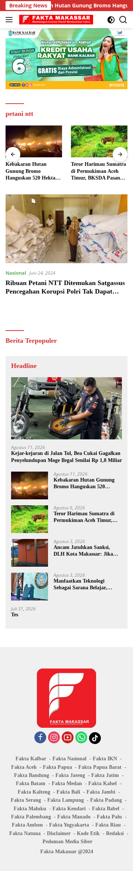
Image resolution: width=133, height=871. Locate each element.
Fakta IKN (105, 758)
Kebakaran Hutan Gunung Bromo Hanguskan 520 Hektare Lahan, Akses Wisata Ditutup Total (33, 171)
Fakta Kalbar (31, 758)
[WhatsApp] (81, 737)
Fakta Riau (108, 825)
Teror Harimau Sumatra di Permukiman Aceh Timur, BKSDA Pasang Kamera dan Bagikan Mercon (98, 171)
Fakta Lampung (65, 800)
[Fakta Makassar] (55, 19)
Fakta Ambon (27, 825)
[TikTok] (95, 738)
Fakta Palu (109, 817)
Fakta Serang (26, 800)
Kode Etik (88, 833)
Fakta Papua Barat (100, 767)
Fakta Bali (68, 792)
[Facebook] (40, 737)
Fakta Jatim (105, 775)
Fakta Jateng (70, 775)
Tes (14, 614)
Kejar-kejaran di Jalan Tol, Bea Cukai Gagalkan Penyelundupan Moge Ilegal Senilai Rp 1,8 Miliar (66, 456)
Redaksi (115, 833)
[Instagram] (54, 737)
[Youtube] (68, 737)
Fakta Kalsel (102, 783)
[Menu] (11, 19)
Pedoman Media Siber (67, 841)
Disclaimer (59, 833)
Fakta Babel (105, 808)
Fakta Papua (57, 767)
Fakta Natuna (25, 833)
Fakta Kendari (69, 808)
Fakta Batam (30, 783)
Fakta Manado (74, 817)
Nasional (16, 272)
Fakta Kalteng (34, 792)
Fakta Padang (106, 800)
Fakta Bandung (31, 775)
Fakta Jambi (100, 792)
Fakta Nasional (69, 758)
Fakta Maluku (30, 808)
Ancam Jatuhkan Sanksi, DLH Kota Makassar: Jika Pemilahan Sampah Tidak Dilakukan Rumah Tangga (83, 551)
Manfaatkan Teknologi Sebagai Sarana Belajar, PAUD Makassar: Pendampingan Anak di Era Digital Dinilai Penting (85, 584)
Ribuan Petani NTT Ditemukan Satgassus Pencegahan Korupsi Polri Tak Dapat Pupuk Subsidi (65, 291)
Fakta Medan (67, 783)
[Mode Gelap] (111, 20)
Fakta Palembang (31, 817)
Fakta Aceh (24, 767)
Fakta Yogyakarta (69, 825)
